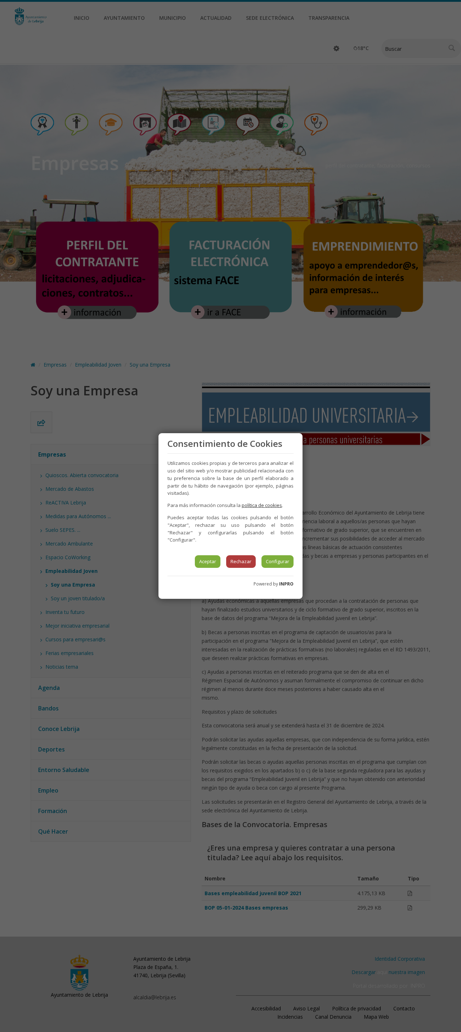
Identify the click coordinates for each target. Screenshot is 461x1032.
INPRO (286, 584)
